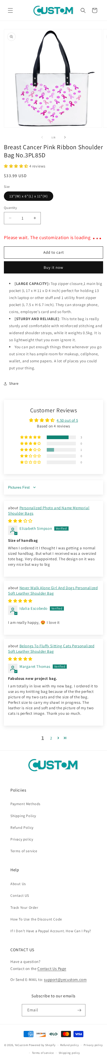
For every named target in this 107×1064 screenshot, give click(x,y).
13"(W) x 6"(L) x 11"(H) (28, 196)
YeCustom (21, 1045)
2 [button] (51, 738)
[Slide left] (42, 137)
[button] (10, 10)
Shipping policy (69, 1053)
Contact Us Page (51, 968)
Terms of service (23, 851)
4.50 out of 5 (67, 420)
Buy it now (53, 267)
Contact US (19, 895)
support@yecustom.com (65, 979)
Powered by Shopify (42, 1045)
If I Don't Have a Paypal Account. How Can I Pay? (50, 931)
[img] (20, 520)
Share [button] (14, 383)
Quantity (10, 208)
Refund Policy (22, 827)
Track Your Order (24, 907)
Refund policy (69, 1045)
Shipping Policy (23, 815)
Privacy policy (21, 839)
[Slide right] (65, 137)
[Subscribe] (79, 1010)
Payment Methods (25, 803)
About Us (18, 883)
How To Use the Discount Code (36, 919)
